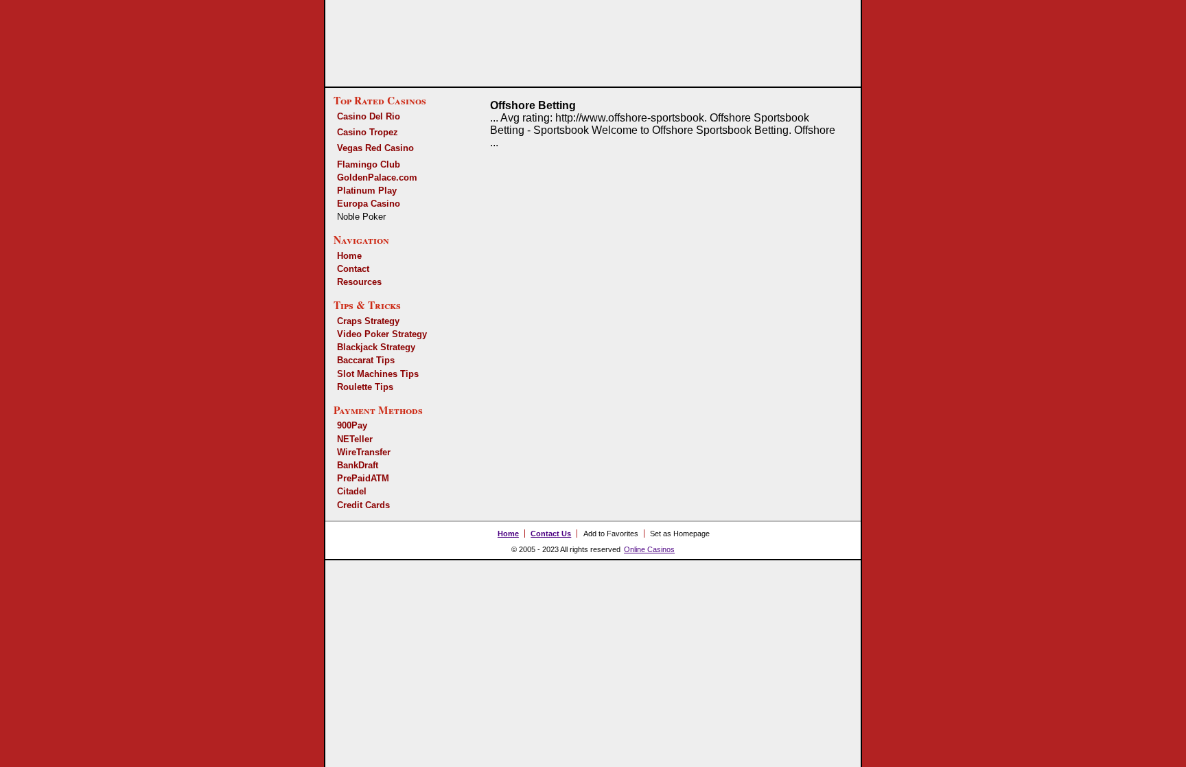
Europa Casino (368, 203)
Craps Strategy (368, 321)
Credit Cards (363, 505)
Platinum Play (367, 190)
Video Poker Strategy (382, 334)
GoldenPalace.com (377, 177)
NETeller (355, 439)
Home (349, 256)
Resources (359, 282)
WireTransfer (364, 452)
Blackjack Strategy (376, 347)
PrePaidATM (363, 478)
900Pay (352, 425)
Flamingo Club (368, 164)
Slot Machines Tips (378, 374)
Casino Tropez (367, 132)
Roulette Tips (365, 387)
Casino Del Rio (368, 116)
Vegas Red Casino (375, 148)
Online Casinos (649, 549)
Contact (353, 269)
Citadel (352, 491)
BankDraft (357, 465)
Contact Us (551, 533)
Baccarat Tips (366, 360)
